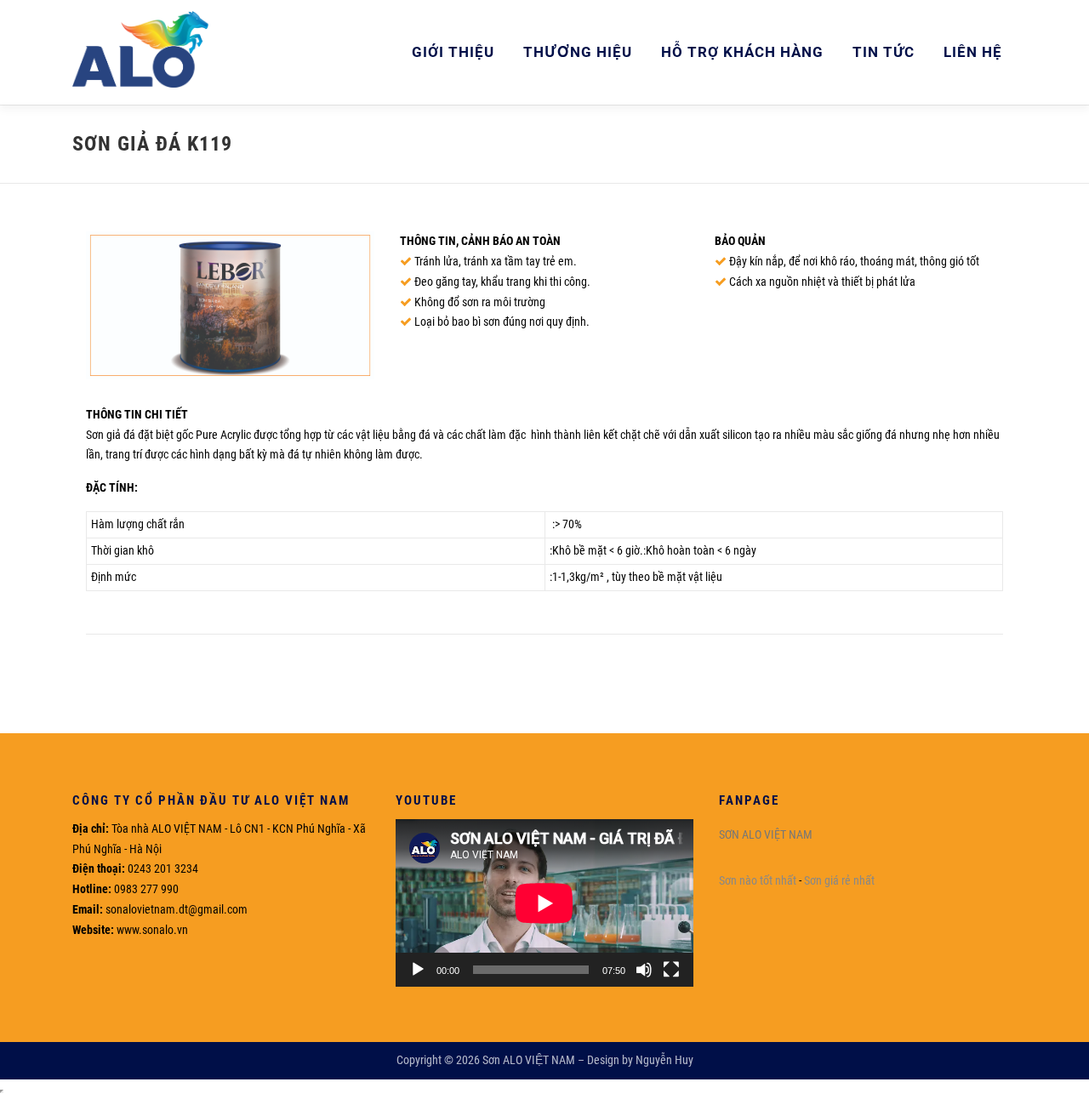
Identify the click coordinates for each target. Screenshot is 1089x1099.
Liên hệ (973, 51)
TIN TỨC (883, 51)
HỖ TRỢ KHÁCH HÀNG (742, 51)
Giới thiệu (453, 51)
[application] (544, 903)
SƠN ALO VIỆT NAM (765, 834)
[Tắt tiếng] (644, 969)
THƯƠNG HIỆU (577, 51)
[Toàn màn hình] (671, 969)
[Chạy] (417, 969)
